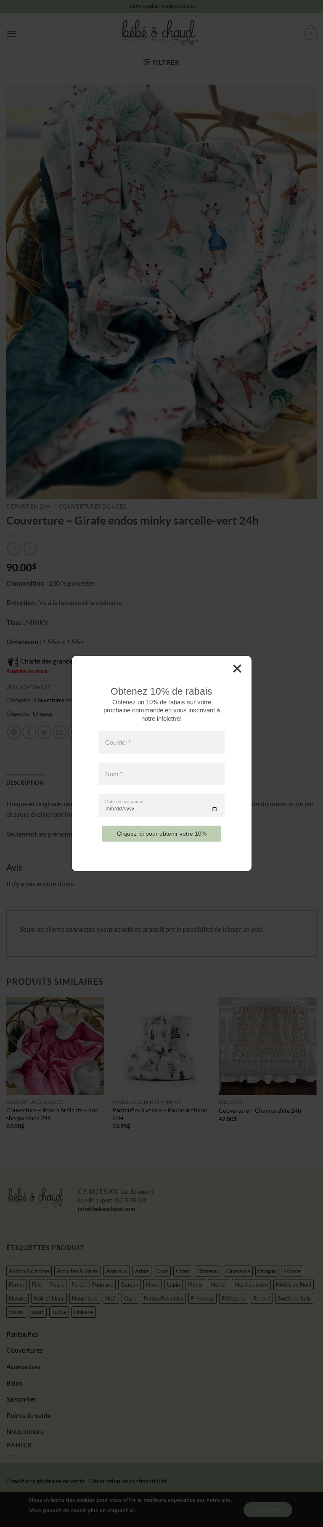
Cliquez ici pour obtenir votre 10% (162, 833)
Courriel (118, 742)
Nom (114, 773)
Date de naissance (124, 801)
